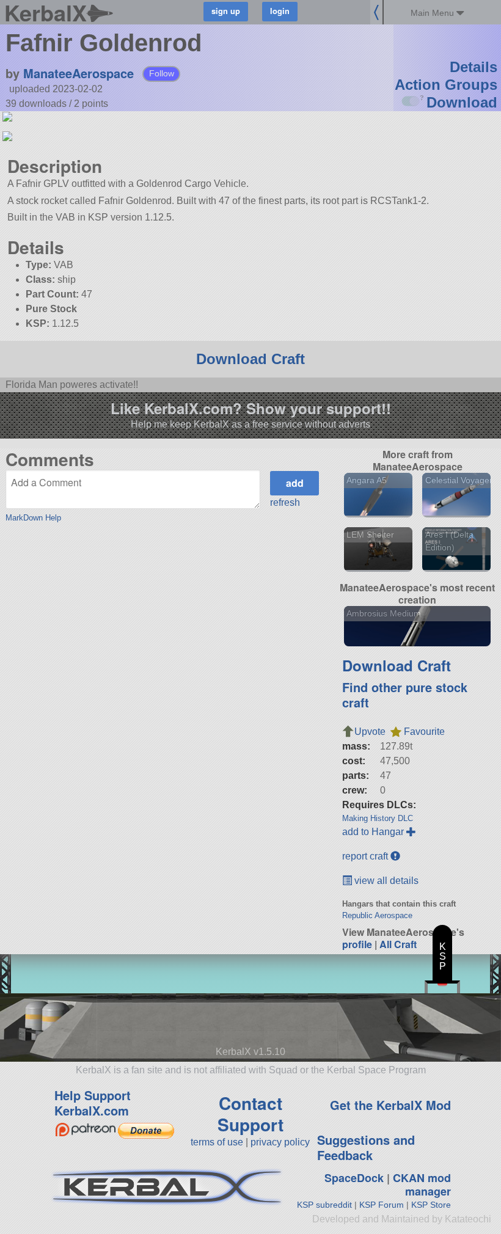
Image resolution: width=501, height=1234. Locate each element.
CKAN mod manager (422, 1185)
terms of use (217, 1142)
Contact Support (250, 1113)
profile (357, 944)
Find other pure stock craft (404, 694)
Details (473, 67)
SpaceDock (354, 1178)
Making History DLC (377, 818)
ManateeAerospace (78, 73)
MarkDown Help (33, 517)
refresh (285, 502)
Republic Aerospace (377, 915)
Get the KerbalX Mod (390, 1105)
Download (461, 102)
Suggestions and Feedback (366, 1147)
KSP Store (431, 1205)
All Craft (398, 944)
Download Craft (250, 359)
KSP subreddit (324, 1205)
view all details (385, 880)
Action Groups (446, 84)
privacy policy (280, 1142)
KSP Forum (381, 1205)
